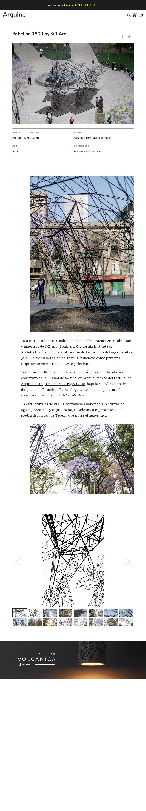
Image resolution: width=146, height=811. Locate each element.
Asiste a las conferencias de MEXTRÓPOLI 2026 (73, 5)
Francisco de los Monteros (87, 151)
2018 (15, 151)
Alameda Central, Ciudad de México (93, 138)
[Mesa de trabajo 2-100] (73, 677)
